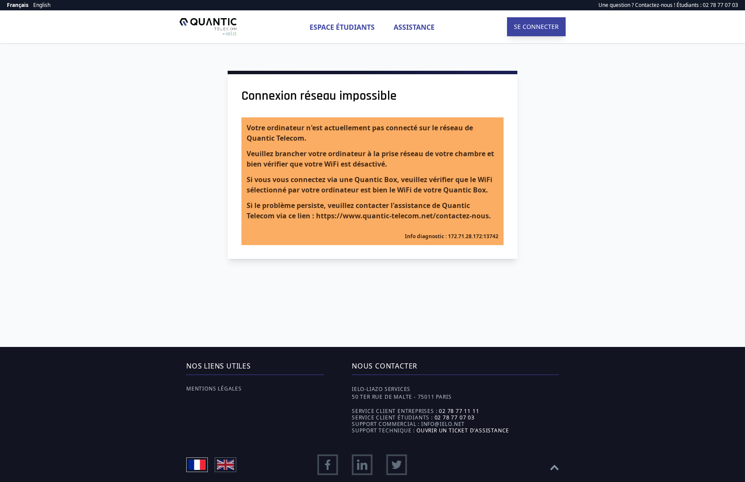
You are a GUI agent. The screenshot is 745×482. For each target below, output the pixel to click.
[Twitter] (396, 464)
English (41, 5)
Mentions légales (214, 388)
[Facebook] (327, 464)
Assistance (414, 27)
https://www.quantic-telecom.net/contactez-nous (402, 216)
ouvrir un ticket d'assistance (462, 430)
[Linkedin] (362, 464)
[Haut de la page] (554, 464)
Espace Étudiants (342, 27)
